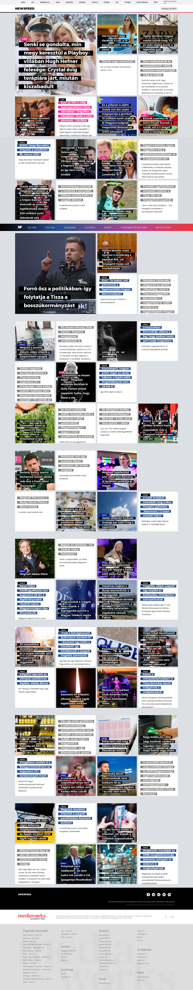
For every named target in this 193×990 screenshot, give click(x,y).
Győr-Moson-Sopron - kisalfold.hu (37, 957)
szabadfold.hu (67, 954)
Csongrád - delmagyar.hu (33, 947)
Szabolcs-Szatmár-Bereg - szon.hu (37, 979)
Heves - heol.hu (29, 963)
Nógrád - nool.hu (30, 973)
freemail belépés (169, 9)
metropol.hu (142, 934)
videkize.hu (103, 966)
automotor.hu (104, 938)
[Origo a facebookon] (148, 894)
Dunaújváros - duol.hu (32, 951)
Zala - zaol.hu (66, 937)
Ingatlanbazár (142, 2)
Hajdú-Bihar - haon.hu (32, 960)
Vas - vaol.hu (66, 931)
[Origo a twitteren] (153, 894)
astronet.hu (104, 935)
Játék (156, 2)
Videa (58, 2)
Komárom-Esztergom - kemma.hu (37, 969)
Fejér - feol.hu (29, 954)
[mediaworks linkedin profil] (172, 917)
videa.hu (140, 960)
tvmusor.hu (103, 969)
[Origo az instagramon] (158, 894)
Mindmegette (45, 2)
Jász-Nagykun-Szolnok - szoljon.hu (37, 966)
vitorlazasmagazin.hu (108, 963)
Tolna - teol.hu (29, 982)
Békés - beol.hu (29, 941)
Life (32, 2)
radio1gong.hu (143, 977)
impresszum (161, 902)
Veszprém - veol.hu (69, 934)
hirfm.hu (140, 980)
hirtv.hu (64, 957)
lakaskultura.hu (105, 941)
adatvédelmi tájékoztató (116, 902)
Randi (128, 2)
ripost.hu (140, 931)
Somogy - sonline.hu (31, 976)
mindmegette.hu (106, 954)
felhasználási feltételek (134, 902)
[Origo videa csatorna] (164, 894)
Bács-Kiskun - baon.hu (32, 935)
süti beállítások (149, 902)
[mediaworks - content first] (31, 917)
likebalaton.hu (105, 947)
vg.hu (63, 974)
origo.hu (64, 960)
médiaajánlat (170, 902)
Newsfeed (69, 2)
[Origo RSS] (169, 894)
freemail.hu (142, 954)
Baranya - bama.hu (31, 938)
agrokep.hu (66, 977)
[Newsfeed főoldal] (24, 894)
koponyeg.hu (142, 957)
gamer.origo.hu (105, 944)
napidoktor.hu (104, 951)
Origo (23, 2)
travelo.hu (103, 957)
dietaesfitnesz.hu (106, 960)
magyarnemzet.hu (68, 951)
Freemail (82, 2)
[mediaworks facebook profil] (165, 917)
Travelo (95, 2)
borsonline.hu (104, 983)
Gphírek (107, 2)
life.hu (139, 937)
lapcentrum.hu (143, 963)
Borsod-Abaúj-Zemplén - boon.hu (37, 944)
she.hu (140, 940)
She (117, 2)
